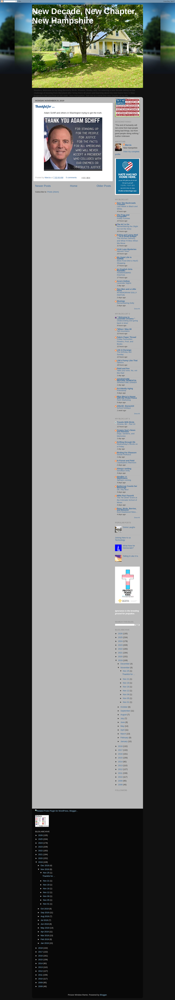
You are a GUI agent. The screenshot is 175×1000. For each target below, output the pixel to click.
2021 (120, 653)
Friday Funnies (123, 218)
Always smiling (124, 468)
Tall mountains (123, 331)
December (125, 664)
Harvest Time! (123, 251)
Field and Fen (123, 368)
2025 (120, 637)
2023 (120, 645)
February (124, 737)
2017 (120, 750)
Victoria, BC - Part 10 (126, 424)
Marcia (128, 145)
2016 (120, 754)
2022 (120, 649)
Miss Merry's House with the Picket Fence (127, 397)
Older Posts (104, 185)
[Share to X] (86, 178)
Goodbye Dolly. (123, 471)
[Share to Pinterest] (89, 178)
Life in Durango (124, 350)
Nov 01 (126, 702)
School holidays (124, 408)
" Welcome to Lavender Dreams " (126, 318)
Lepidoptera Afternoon (126, 462)
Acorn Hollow (123, 281)
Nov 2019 (45, 869)
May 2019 (45, 928)
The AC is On (123, 224)
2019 (120, 660)
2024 (120, 641)
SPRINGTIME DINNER (127, 382)
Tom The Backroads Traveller (126, 204)
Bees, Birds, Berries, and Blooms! (126, 509)
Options (120, 362)
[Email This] (82, 178)
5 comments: (72, 177)
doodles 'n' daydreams (122, 477)
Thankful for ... (45, 106)
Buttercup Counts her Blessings (127, 487)
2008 (120, 784)
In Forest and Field (125, 460)
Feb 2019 (45, 939)
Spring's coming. (124, 480)
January (124, 741)
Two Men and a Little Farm (126, 290)
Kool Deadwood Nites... (127, 512)
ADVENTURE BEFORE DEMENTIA (126, 380)
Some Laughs (129, 527)
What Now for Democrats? (129, 547)
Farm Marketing (124, 400)
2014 (120, 762)
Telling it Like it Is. (130, 556)
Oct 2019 (45, 909)
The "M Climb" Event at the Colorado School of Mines (127, 499)
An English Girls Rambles (124, 270)
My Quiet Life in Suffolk (124, 258)
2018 (120, 746)
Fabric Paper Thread (126, 337)
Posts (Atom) (53, 192)
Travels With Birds (125, 422)
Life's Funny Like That (127, 360)
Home (73, 185)
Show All (137, 309)
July (122, 718)
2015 (120, 758)
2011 (120, 773)
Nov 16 (126, 687)
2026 (120, 633)
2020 (120, 656)
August (123, 714)
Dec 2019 (45, 865)
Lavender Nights (124, 283)
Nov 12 (126, 690)
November (125, 667)
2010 (120, 777)
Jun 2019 (45, 924)
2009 (120, 781)
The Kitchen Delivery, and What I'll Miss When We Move (127, 240)
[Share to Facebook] (88, 178)
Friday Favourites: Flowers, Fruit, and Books (125, 341)
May (122, 726)
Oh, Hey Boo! (123, 489)
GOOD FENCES (124, 454)
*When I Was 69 (124, 329)
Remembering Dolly (125, 303)
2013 (120, 765)
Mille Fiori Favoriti (125, 495)
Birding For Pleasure (126, 452)
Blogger (103, 995)
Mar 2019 (45, 935)
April (122, 730)
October (124, 707)
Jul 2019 (45, 920)
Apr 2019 (45, 932)
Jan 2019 (45, 943)
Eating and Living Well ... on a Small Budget (127, 235)
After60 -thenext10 (125, 406)
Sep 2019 (45, 912)
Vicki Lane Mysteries (126, 249)
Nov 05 (126, 698)
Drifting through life (126, 442)
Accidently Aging (125, 388)
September (125, 711)
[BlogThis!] (84, 178)
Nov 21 (126, 679)
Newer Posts (43, 185)
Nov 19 (126, 683)
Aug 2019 (45, 916)
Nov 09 (126, 694)
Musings (121, 301)
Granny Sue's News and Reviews (126, 431)
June (122, 722)
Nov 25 (126, 671)
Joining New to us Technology (123, 539)
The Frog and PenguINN (123, 216)
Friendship (121, 390)
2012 (120, 769)
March (123, 734)
